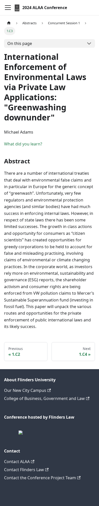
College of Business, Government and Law (44, 398)
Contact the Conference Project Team (40, 477)
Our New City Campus (25, 390)
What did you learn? (23, 144)
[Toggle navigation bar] (8, 7)
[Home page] (9, 23)
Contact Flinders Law (24, 469)
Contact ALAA (17, 461)
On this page (19, 43)
